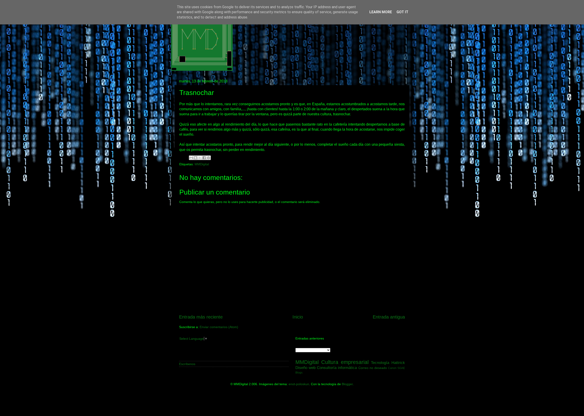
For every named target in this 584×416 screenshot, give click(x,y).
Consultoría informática (337, 367)
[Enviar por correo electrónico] (191, 157)
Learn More (380, 12)
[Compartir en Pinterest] (208, 157)
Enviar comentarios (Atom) (219, 327)
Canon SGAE (396, 368)
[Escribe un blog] (195, 157)
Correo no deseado (372, 368)
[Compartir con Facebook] (204, 157)
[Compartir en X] (200, 157)
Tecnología (380, 362)
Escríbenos (187, 364)
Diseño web (305, 367)
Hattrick (398, 362)
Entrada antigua (389, 316)
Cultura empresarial (345, 362)
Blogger (347, 384)
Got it (402, 12)
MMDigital (202, 164)
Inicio (297, 316)
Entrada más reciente (201, 316)
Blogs (298, 372)
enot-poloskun (299, 384)
